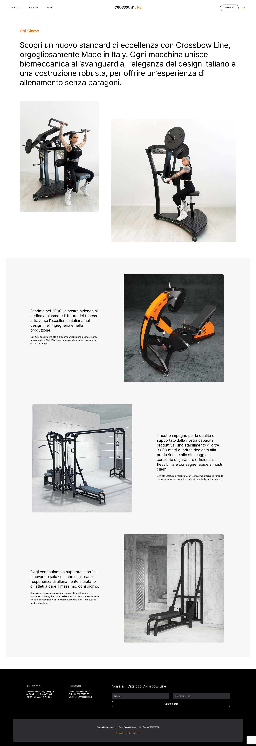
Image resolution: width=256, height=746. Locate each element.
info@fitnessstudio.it (83, 697)
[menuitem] (16, 7)
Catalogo (229, 8)
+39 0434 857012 (83, 691)
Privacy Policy (121, 733)
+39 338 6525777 (81, 694)
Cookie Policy (134, 733)
